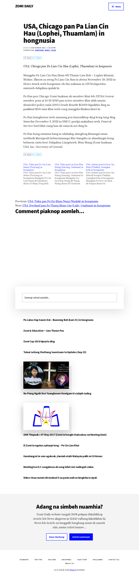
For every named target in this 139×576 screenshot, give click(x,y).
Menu (118, 6)
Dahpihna (39, 50)
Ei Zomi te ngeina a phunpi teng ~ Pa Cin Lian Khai (51, 445)
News (47, 50)
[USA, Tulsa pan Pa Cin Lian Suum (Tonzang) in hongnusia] (39, 174)
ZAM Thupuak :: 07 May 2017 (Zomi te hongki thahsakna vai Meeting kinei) (65, 434)
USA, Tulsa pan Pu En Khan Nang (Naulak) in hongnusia (63, 201)
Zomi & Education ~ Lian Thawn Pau (43, 330)
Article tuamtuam (81, 537)
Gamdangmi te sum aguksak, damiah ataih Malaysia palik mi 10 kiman (62, 456)
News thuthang (56, 537)
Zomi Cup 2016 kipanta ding (39, 341)
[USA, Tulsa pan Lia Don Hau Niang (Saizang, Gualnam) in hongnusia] (70, 174)
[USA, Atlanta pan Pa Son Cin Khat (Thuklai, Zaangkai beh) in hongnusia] (101, 174)
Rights (73, 570)
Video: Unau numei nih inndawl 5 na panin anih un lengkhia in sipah (60, 477)
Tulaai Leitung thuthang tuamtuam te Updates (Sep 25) (54, 352)
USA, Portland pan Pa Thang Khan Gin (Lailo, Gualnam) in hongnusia (66, 205)
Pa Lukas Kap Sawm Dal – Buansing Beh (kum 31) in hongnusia (58, 319)
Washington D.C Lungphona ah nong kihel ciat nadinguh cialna (58, 467)
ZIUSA (53, 50)
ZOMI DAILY (24, 6)
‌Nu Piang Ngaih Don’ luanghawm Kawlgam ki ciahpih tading (57, 393)
